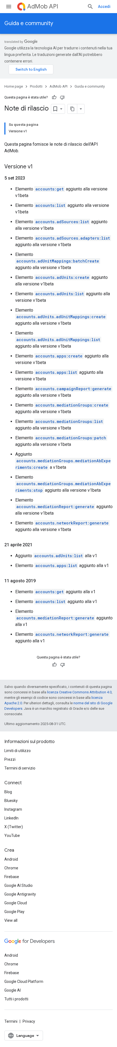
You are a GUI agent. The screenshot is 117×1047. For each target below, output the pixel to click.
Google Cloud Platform (23, 981)
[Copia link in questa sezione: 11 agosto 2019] (41, 581)
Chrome (11, 868)
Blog (8, 792)
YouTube (12, 835)
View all (10, 920)
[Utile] (54, 97)
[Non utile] (62, 97)
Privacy (29, 1021)
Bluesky (11, 800)
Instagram (13, 809)
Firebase (11, 877)
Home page (13, 86)
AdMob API (42, 6)
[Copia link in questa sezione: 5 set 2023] (30, 178)
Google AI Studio (18, 885)
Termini (10, 1021)
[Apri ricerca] (90, 6)
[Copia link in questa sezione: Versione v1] (38, 167)
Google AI (12, 990)
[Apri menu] (8, 6)
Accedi (104, 6)
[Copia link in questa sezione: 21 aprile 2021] (37, 545)
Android (11, 859)
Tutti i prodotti (16, 999)
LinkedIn (11, 818)
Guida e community (28, 23)
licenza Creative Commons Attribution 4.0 (79, 692)
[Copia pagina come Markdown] (72, 109)
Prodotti (36, 86)
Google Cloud (15, 903)
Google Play (14, 911)
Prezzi (10, 759)
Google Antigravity (20, 894)
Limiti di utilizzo (17, 750)
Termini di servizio (19, 768)
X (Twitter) (13, 827)
